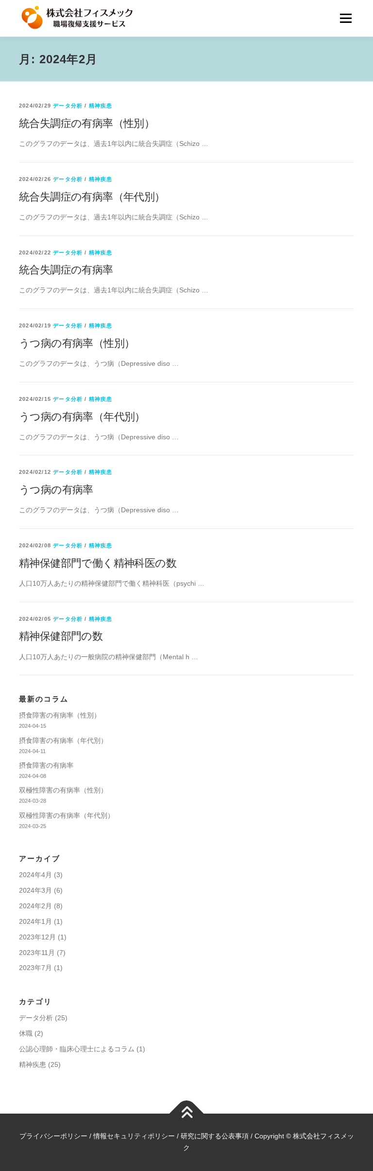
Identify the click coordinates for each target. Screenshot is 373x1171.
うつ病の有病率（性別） (77, 343)
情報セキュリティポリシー (134, 1136)
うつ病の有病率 (56, 490)
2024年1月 (35, 921)
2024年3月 (35, 890)
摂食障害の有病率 (46, 765)
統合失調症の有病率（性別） (86, 123)
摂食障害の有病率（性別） (60, 715)
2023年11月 (37, 952)
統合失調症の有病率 (66, 270)
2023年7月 (35, 968)
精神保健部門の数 (60, 636)
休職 (26, 1033)
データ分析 (68, 105)
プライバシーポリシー (53, 1136)
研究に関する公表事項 (215, 1136)
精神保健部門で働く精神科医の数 (97, 563)
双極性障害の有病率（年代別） (66, 815)
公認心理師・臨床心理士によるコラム (77, 1049)
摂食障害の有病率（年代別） (63, 740)
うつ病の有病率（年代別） (82, 417)
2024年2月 (35, 906)
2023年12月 (37, 937)
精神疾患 (101, 105)
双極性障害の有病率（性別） (63, 790)
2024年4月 (35, 875)
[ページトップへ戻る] (187, 1114)
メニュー (345, 18)
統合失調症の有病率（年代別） (92, 197)
